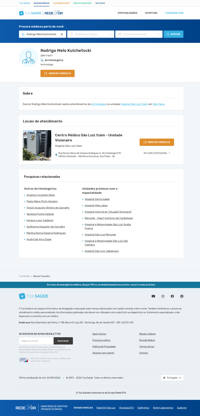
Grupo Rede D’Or (117, 392)
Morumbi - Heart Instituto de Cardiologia (109, 218)
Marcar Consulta (41, 276)
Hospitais (151, 13)
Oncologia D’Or (126, 408)
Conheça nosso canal (153, 296)
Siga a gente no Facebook (172, 296)
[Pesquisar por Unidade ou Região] (110, 34)
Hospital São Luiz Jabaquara (102, 251)
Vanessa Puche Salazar (40, 214)
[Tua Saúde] (33, 296)
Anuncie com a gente (103, 353)
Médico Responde (82, 3)
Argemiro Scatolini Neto (41, 195)
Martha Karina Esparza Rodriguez (46, 233)
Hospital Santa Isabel (97, 199)
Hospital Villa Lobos (96, 205)
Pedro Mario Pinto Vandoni (42, 201)
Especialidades (127, 13)
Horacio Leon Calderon (40, 220)
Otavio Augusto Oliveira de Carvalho (48, 207)
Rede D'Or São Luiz (106, 408)
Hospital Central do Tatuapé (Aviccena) (108, 211)
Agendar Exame (61, 3)
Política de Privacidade (104, 346)
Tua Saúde (24, 3)
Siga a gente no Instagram (162, 296)
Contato (143, 353)
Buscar (175, 34)
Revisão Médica (147, 340)
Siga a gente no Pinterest (181, 296)
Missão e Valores (147, 334)
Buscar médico (41, 3)
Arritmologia (98, 104)
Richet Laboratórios (163, 408)
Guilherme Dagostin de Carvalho (46, 226)
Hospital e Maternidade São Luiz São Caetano (106, 242)
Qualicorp (182, 408)
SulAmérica (143, 408)
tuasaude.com (174, 13)
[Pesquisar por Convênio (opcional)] (158, 34)
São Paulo (158, 104)
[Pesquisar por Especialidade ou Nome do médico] (62, 34)
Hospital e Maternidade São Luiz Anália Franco (108, 226)
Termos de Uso (146, 346)
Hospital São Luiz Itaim (134, 104)
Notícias (100, 3)
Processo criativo (101, 340)
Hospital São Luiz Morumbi (100, 234)
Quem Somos (99, 334)
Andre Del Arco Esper (39, 239)
